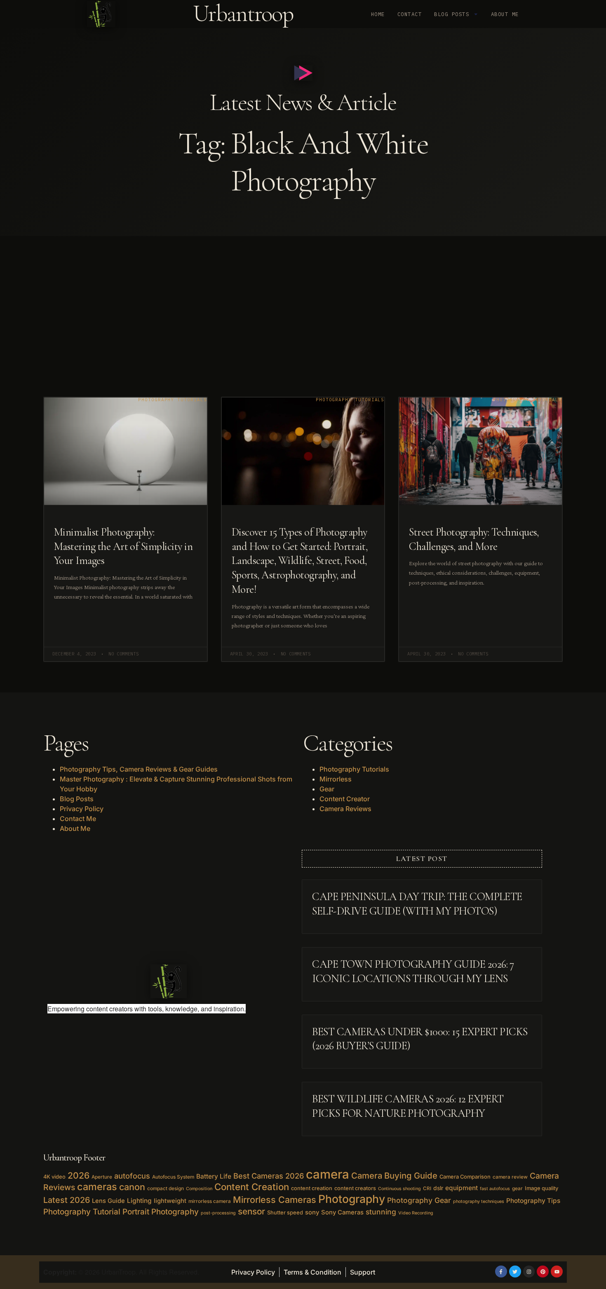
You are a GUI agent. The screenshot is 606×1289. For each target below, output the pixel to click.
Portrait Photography (160, 1211)
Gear (326, 789)
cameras (97, 1187)
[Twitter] (515, 1271)
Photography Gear (419, 1200)
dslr (438, 1188)
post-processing (218, 1213)
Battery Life (213, 1176)
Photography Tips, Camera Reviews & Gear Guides (139, 769)
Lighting (139, 1201)
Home (378, 14)
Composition (199, 1188)
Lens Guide (108, 1201)
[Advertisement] (303, 298)
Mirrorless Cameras (274, 1199)
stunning (381, 1211)
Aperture (102, 1177)
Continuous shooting (399, 1188)
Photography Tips (533, 1201)
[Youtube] (557, 1271)
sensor (251, 1211)
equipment (461, 1188)
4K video (54, 1176)
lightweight (170, 1201)
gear (517, 1188)
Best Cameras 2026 (268, 1175)
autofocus (132, 1175)
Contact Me (78, 818)
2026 (78, 1175)
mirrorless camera (209, 1201)
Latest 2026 (66, 1200)
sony (312, 1212)
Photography (351, 1198)
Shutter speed (285, 1212)
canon (132, 1186)
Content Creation (251, 1186)
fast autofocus (495, 1188)
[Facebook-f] (501, 1271)
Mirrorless (335, 779)
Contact (409, 14)
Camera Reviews (345, 809)
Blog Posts (451, 14)
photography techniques (478, 1201)
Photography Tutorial (81, 1211)
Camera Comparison (465, 1176)
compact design (165, 1188)
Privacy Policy (81, 809)
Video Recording (415, 1213)
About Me (505, 14)
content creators (355, 1188)
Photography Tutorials (354, 769)
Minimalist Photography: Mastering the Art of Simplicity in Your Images (123, 547)
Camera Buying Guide (394, 1175)
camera (327, 1174)
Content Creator (344, 799)
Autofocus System (173, 1177)
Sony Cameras (342, 1212)
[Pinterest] (543, 1271)
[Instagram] (529, 1271)
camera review (510, 1177)
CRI (427, 1188)
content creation (311, 1188)
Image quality (541, 1188)
